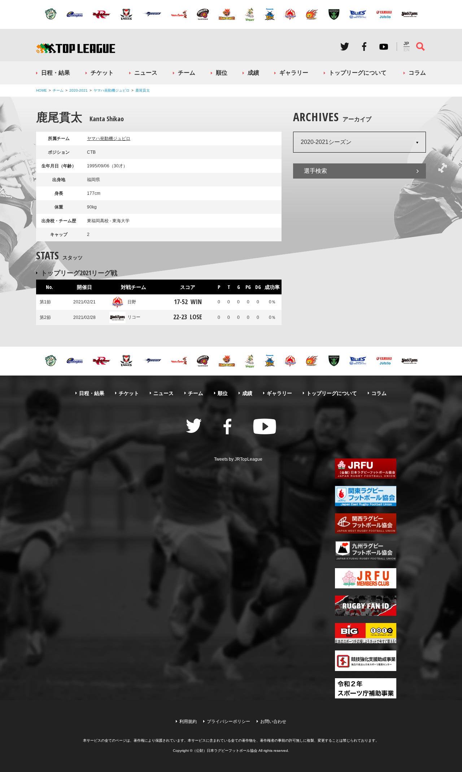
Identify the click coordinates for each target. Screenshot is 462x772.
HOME (41, 90)
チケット (102, 73)
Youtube (383, 46)
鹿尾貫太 (142, 90)
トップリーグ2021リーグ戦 (79, 272)
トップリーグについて (358, 73)
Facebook (364, 46)
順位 (221, 73)
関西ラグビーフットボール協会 (365, 523)
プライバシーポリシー (228, 721)
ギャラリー (293, 73)
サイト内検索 (420, 46)
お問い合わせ (273, 721)
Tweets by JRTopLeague (238, 459)
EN (407, 49)
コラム (417, 73)
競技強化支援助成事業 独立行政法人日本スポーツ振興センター (365, 660)
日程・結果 (55, 73)
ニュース (145, 73)
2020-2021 (78, 90)
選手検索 (315, 171)
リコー (133, 317)
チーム (186, 73)
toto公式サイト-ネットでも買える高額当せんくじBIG (365, 633)
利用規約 (188, 721)
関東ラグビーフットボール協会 (365, 496)
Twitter (344, 46)
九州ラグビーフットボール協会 (365, 551)
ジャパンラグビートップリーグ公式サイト (75, 48)
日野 (131, 301)
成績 (253, 73)
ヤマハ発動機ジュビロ (111, 90)
